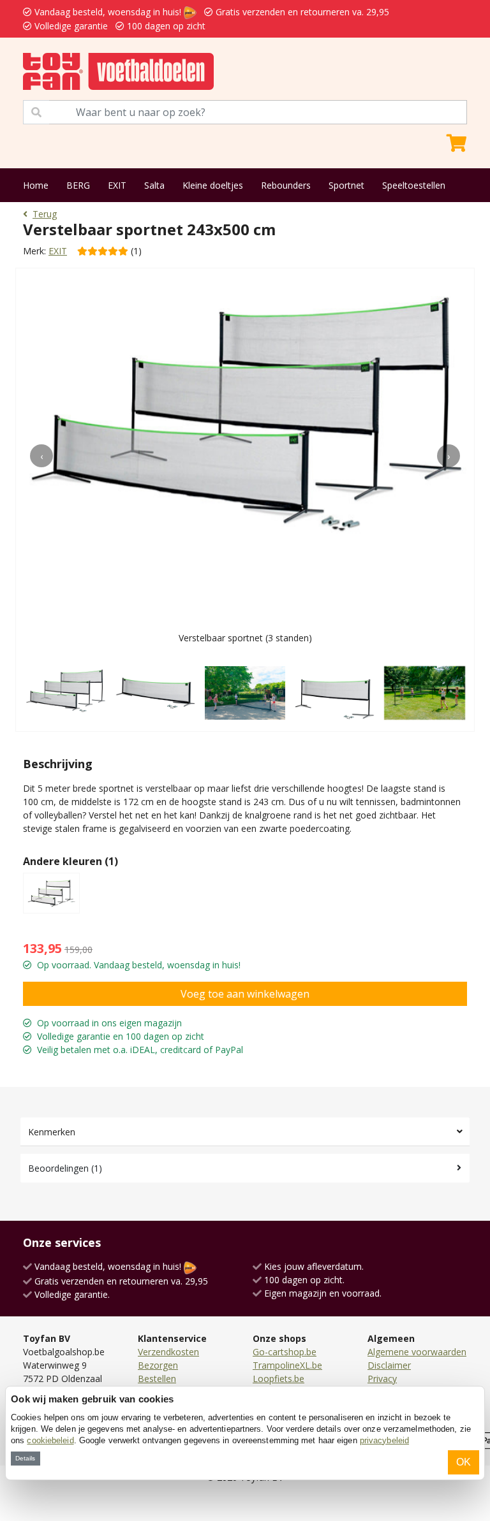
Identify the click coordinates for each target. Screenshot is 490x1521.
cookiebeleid (50, 1440)
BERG (78, 185)
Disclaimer (389, 1365)
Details (25, 1458)
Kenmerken (51, 1132)
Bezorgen (158, 1365)
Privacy (382, 1378)
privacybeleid (384, 1440)
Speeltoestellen (413, 185)
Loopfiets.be (278, 1378)
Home (35, 185)
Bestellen (157, 1378)
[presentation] (41, 455)
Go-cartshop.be (284, 1352)
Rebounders (286, 185)
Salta (154, 185)
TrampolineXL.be (287, 1365)
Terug (45, 214)
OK (463, 1462)
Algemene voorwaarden (417, 1352)
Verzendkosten (168, 1352)
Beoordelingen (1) (65, 1168)
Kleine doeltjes (212, 185)
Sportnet (346, 185)
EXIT (117, 185)
